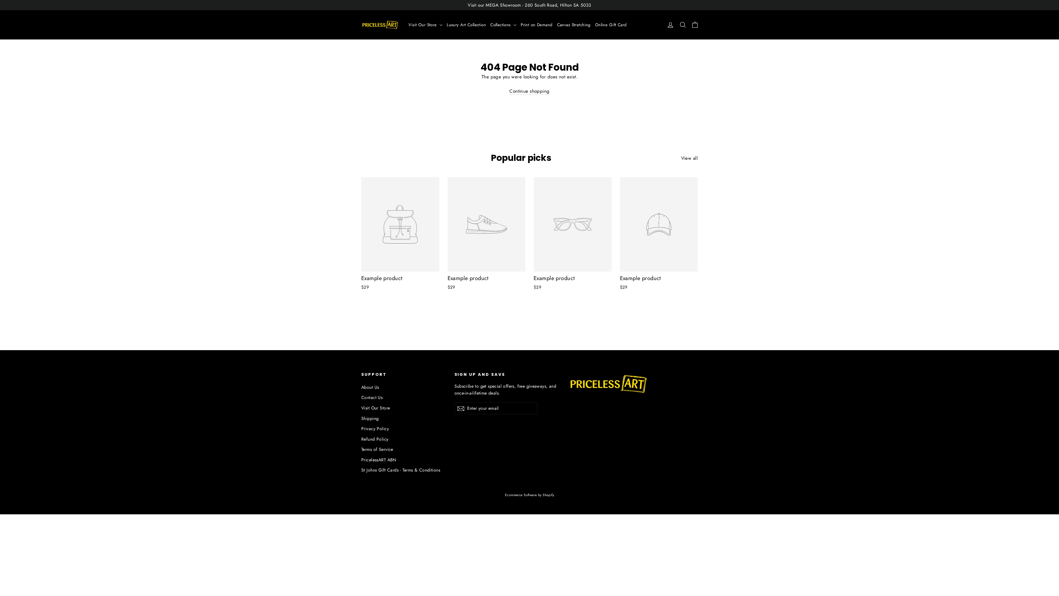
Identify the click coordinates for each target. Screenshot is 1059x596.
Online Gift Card (611, 25)
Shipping (370, 418)
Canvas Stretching (574, 25)
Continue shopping (529, 91)
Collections (501, 25)
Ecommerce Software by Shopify (529, 495)
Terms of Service (377, 449)
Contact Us (372, 397)
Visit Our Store (423, 25)
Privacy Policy (375, 428)
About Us (370, 387)
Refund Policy (375, 439)
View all (689, 158)
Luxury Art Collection (466, 25)
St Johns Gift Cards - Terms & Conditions (400, 470)
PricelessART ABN (378, 460)
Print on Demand (536, 25)
